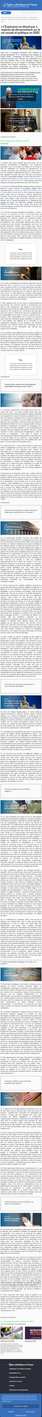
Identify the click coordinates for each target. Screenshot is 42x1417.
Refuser (11, 1412)
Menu (5, 13)
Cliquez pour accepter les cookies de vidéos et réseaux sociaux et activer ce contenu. (21, 97)
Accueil (3, 17)
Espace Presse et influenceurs (18, 1390)
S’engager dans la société (13, 17)
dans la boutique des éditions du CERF (14, 141)
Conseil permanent (8, 55)
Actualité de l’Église (15, 1381)
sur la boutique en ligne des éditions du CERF (17, 1321)
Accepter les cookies (21, 1406)
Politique (24, 17)
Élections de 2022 (7, 1341)
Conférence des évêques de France (20, 1369)
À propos (11, 1385)
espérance (18, 56)
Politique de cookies (20, 1415)
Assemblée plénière (30, 188)
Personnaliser (30, 1412)
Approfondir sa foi (14, 1373)
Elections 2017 (30, 1341)
